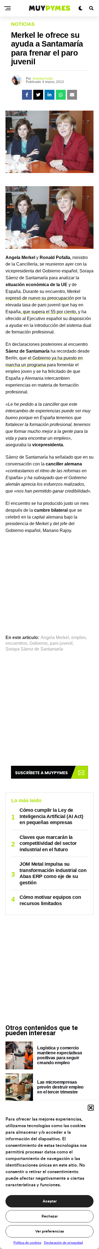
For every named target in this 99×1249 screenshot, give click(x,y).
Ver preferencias (49, 1231)
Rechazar (50, 1216)
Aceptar (50, 1201)
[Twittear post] (38, 95)
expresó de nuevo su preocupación (40, 298)
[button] (91, 1107)
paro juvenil (61, 643)
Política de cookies (27, 1242)
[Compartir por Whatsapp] (61, 95)
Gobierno (38, 643)
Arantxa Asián (42, 78)
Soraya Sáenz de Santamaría (34, 649)
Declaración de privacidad (63, 1242)
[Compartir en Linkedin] (49, 95)
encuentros (16, 643)
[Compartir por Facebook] (27, 95)
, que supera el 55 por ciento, (49, 311)
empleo (78, 637)
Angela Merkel (55, 637)
